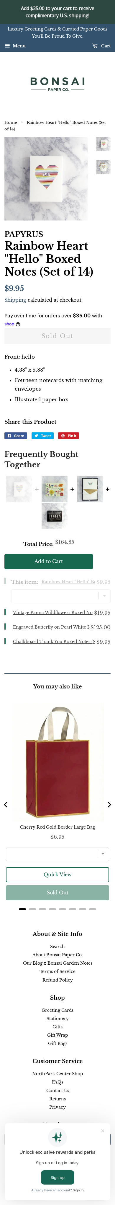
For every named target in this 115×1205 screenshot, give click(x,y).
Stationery (58, 1018)
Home (10, 122)
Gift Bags (57, 1043)
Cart (105, 46)
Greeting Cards (57, 1010)
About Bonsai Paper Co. (57, 955)
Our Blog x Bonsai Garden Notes (57, 963)
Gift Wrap (57, 1035)
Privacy (57, 1107)
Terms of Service (57, 971)
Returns (57, 1099)
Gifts (57, 1027)
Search (57, 946)
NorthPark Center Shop (57, 1073)
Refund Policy (57, 980)
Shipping (15, 300)
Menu (19, 46)
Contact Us (57, 1090)
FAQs (57, 1082)
